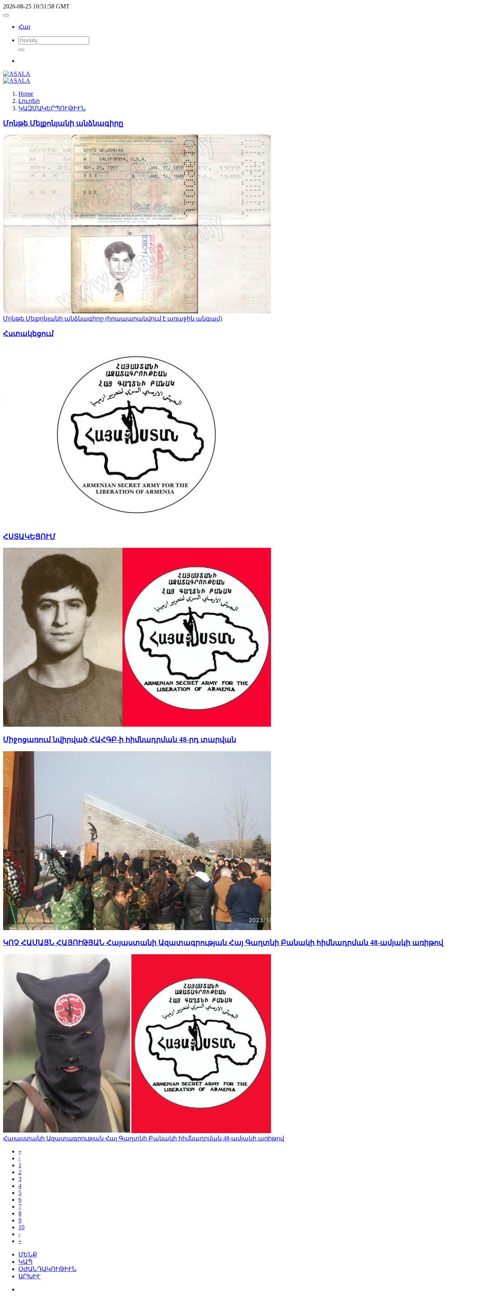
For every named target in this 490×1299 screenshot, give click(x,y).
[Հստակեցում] (137, 521)
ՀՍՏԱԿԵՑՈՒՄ (29, 536)
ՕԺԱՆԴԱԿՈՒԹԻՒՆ (47, 1269)
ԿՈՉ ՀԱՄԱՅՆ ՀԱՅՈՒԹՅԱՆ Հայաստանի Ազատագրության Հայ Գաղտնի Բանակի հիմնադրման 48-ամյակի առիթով (223, 943)
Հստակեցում (28, 333)
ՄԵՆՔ (27, 1254)
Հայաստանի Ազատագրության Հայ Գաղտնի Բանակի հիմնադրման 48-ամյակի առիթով (143, 1138)
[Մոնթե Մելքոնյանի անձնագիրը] (137, 311)
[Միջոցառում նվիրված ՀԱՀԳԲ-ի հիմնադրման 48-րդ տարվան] (137, 928)
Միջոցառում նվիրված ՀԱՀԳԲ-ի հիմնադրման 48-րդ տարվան (119, 739)
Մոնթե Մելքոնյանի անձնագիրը (63, 123)
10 (21, 1227)
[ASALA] (16, 73)
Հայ (24, 26)
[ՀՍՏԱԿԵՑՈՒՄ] (137, 724)
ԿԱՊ (25, 1261)
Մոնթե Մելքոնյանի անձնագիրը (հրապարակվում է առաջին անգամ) (112, 318)
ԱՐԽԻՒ (29, 1276)
